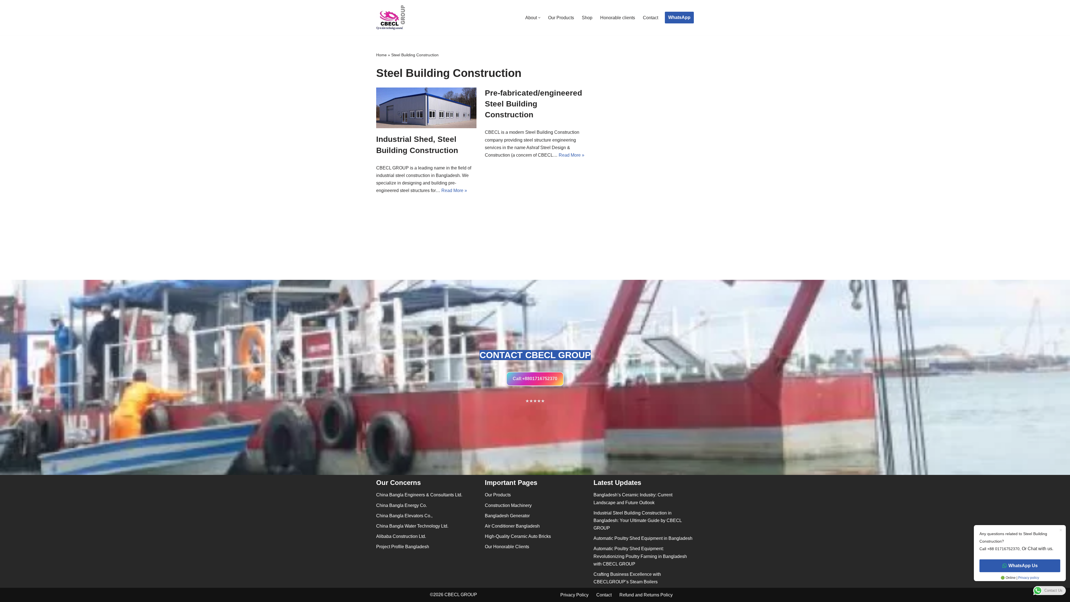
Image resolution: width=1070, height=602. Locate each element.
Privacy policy (1028, 578)
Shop (587, 17)
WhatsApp (679, 17)
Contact (650, 17)
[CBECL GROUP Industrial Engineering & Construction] (390, 17)
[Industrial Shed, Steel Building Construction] (426, 108)
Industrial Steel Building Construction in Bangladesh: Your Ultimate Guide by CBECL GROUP (638, 520)
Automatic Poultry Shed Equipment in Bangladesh (643, 538)
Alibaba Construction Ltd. (401, 536)
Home (381, 55)
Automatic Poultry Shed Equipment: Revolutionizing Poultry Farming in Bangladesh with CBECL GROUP (640, 556)
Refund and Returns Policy (646, 595)
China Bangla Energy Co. (401, 505)
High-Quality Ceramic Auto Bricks (518, 536)
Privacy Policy (574, 595)
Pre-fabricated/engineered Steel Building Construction (533, 104)
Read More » (454, 190)
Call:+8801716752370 (535, 378)
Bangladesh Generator (507, 515)
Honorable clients (617, 17)
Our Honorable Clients (507, 546)
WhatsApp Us (1023, 565)
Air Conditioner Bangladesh (512, 526)
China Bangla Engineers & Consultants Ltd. (419, 494)
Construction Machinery (508, 505)
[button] (539, 18)
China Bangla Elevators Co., (404, 515)
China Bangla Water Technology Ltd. (412, 526)
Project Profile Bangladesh (402, 546)
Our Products (561, 17)
